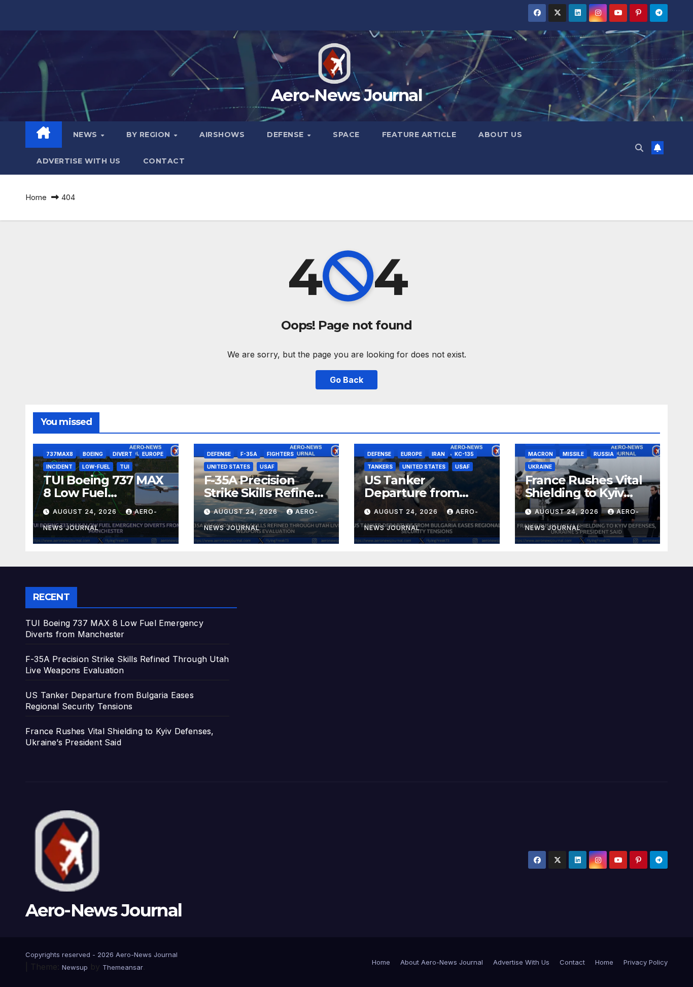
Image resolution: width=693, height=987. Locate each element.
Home (36, 197)
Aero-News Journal (346, 95)
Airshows (222, 134)
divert (122, 454)
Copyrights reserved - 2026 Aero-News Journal (101, 954)
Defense (286, 134)
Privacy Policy (645, 962)
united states (228, 467)
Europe (152, 454)
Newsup (75, 967)
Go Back (346, 380)
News (86, 134)
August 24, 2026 (86, 511)
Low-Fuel (96, 467)
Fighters (280, 454)
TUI (124, 467)
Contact (164, 161)
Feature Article (419, 134)
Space (346, 134)
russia (604, 454)
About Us (500, 134)
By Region (149, 134)
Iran (438, 454)
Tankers (380, 467)
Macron (540, 454)
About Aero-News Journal (441, 962)
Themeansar (122, 967)
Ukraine (540, 467)
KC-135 (464, 454)
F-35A (248, 454)
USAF (267, 467)
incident (59, 467)
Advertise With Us (79, 161)
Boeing (93, 454)
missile (573, 454)
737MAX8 (59, 454)
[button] (639, 148)
